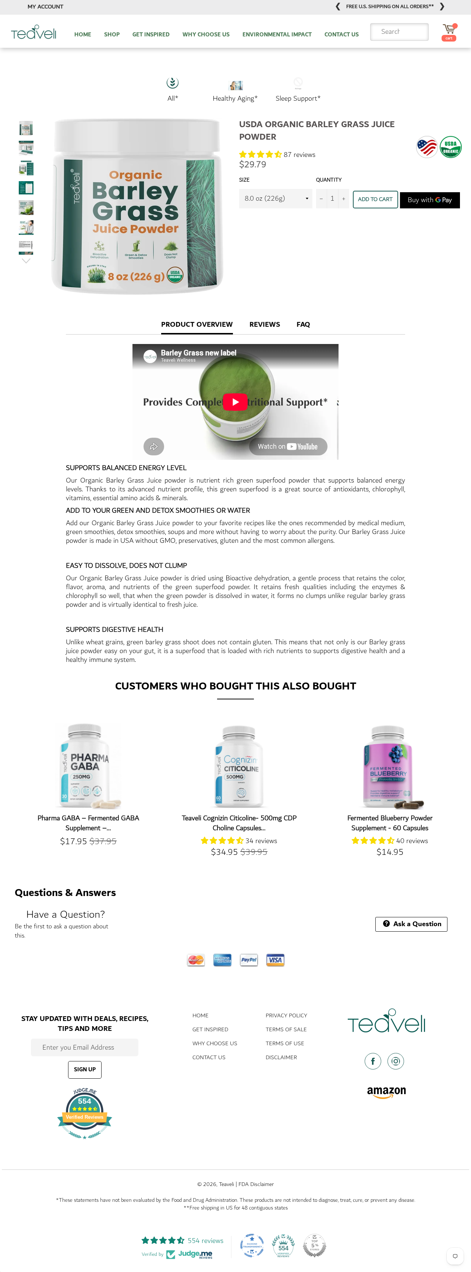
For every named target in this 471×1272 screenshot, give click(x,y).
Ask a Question (417, 924)
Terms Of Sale (286, 1029)
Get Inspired (210, 1029)
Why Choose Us (214, 1043)
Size (244, 180)
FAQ (303, 324)
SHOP (112, 35)
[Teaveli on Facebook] (375, 1061)
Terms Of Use (285, 1043)
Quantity (328, 180)
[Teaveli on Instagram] (397, 1061)
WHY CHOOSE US (206, 35)
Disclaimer (281, 1057)
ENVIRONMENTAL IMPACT (277, 35)
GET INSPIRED (151, 35)
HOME (82, 35)
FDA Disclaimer (256, 1184)
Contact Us (209, 1057)
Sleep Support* (298, 98)
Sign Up (85, 1070)
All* (172, 98)
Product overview (197, 324)
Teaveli (226, 1184)
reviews (264, 324)
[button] (261, 155)
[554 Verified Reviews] (84, 1143)
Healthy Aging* (235, 98)
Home (200, 1015)
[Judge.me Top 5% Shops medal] (314, 1245)
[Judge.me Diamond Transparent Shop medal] (252, 1245)
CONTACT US (342, 35)
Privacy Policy (286, 1015)
